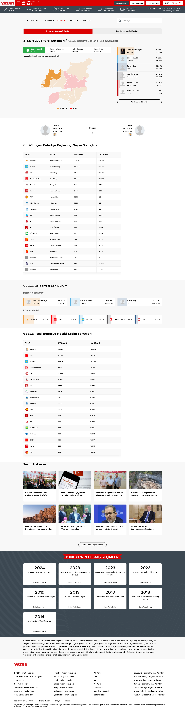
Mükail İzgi (53, 203)
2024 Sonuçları (121, 3)
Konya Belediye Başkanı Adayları (148, 688)
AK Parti (130, 52)
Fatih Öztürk (54, 227)
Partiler (87, 20)
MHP (96, 680)
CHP (60, 319)
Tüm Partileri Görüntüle (139, 102)
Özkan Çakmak (55, 245)
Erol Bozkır (54, 269)
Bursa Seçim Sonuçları (64, 684)
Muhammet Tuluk (56, 257)
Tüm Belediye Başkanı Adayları (28, 677)
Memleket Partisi (101, 691)
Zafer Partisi (131, 85)
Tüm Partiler (19, 680)
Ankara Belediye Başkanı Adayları (148, 677)
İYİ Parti (130, 60)
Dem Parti (98, 688)
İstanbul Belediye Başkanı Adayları (149, 673)
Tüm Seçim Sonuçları (23, 695)
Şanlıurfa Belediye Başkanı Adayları (149, 695)
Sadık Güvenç (133, 58)
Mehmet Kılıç (54, 197)
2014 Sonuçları (153, 3)
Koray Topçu (132, 82)
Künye (57, 701)
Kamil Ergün (132, 74)
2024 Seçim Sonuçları (24, 673)
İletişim (67, 701)
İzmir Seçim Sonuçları (63, 680)
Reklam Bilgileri (44, 701)
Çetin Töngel (55, 215)
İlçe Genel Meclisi (127, 31)
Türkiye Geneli (32, 20)
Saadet (130, 93)
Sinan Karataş (55, 239)
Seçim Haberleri (21, 684)
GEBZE (60, 20)
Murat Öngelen (55, 221)
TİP (128, 68)
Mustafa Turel (133, 91)
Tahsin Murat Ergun (57, 263)
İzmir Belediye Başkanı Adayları (147, 680)
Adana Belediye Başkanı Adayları (148, 691)
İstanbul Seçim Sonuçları (65, 673)
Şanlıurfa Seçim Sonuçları (65, 695)
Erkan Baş (131, 66)
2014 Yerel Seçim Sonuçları (26, 691)
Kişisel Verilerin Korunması (23, 701)
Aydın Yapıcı (54, 233)
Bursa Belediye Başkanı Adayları (148, 684)
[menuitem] (43, 82)
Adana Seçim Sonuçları (64, 691)
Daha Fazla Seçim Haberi (92, 545)
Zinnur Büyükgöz (134, 50)
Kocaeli (48, 20)
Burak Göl (53, 251)
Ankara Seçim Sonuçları (64, 677)
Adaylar (74, 20)
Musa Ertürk (54, 209)
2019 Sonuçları (137, 3)
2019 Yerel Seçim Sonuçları (26, 688)
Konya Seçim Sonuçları (64, 688)
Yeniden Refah (132, 77)
